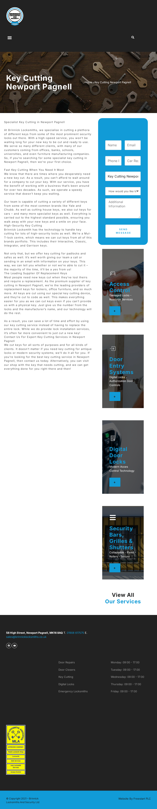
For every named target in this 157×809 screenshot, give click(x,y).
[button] (9, 37)
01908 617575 (75, 632)
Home (88, 82)
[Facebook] (8, 645)
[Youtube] (14, 645)
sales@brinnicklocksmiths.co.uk (26, 636)
